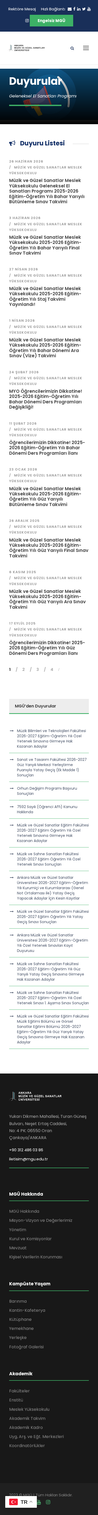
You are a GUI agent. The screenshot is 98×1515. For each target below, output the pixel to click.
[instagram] (27, 20)
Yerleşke (18, 1338)
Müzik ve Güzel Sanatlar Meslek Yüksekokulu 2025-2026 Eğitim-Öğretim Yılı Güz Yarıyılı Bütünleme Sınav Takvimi (45, 497)
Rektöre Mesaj (22, 9)
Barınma (18, 1301)
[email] (70, 9)
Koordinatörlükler (27, 1446)
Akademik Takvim (27, 1418)
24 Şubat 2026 (24, 372)
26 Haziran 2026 (26, 161)
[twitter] (84, 9)
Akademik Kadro (26, 1427)
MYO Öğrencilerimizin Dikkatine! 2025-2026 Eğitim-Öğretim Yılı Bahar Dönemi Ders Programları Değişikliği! (45, 399)
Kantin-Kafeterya (27, 1310)
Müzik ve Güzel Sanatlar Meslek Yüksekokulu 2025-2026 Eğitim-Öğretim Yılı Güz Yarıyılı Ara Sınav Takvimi (47, 599)
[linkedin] (78, 9)
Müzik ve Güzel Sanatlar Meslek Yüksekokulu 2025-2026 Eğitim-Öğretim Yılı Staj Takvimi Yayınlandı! (45, 296)
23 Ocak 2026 (23, 469)
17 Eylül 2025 (22, 623)
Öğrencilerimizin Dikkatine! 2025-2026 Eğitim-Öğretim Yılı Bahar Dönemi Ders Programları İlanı (47, 447)
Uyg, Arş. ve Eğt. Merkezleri (36, 1437)
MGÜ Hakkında (24, 1211)
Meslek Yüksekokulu (29, 1409)
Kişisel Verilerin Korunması (35, 1257)
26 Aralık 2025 (24, 520)
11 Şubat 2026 (23, 423)
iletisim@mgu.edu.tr (28, 1159)
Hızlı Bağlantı (53, 9)
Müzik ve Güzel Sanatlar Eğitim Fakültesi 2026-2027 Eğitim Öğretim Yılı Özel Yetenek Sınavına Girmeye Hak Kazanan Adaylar (53, 833)
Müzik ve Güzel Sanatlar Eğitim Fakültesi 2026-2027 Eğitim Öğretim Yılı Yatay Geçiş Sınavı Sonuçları (53, 916)
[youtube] (89, 9)
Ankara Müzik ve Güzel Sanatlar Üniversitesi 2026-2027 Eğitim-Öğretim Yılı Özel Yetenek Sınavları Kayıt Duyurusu (52, 942)
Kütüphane (20, 1319)
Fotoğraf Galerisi (26, 1347)
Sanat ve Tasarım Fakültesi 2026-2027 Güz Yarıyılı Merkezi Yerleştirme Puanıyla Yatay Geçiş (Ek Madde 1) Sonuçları (52, 767)
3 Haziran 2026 (25, 217)
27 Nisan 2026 (23, 269)
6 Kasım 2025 (22, 572)
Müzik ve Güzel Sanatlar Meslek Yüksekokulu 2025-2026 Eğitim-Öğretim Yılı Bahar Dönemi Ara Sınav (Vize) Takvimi (45, 348)
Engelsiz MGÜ (51, 20)
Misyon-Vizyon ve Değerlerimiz (40, 1220)
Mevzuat (18, 1248)
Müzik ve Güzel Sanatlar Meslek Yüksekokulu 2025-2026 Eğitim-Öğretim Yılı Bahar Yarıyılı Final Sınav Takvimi (45, 245)
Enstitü (16, 1400)
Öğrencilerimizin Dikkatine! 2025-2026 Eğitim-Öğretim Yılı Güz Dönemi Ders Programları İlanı (47, 648)
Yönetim (17, 1230)
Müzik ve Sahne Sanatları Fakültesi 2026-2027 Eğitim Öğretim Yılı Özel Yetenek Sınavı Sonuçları (48, 859)
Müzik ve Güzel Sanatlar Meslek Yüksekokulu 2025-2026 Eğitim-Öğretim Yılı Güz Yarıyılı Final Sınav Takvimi (48, 548)
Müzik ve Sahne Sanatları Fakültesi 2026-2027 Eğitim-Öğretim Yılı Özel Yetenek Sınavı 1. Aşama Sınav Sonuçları (53, 998)
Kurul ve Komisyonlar (30, 1239)
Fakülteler (19, 1391)
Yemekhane (21, 1328)
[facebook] (74, 9)
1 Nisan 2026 (22, 320)
